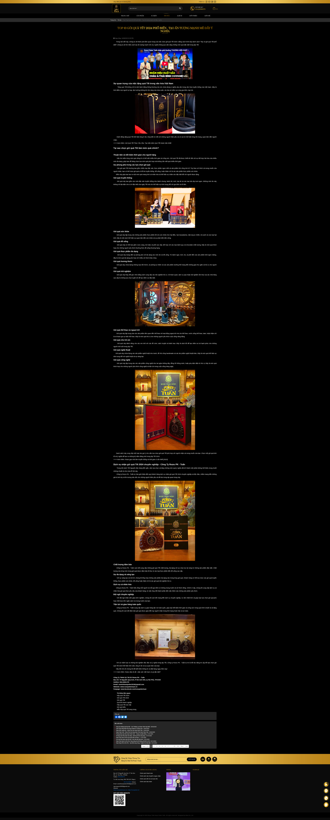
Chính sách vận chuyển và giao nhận (150, 776)
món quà (181, 45)
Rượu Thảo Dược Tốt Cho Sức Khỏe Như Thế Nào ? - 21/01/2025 (131, 737)
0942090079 (121, 776)
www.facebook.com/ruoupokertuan (133, 689)
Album (179, 16)
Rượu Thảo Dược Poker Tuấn (156, 815)
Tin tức (167, 16)
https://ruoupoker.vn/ (133, 790)
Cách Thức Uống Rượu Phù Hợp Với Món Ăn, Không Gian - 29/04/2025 (132, 728)
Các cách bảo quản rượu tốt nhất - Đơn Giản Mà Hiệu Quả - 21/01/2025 (132, 739)
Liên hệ (207, 16)
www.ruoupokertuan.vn (128, 687)
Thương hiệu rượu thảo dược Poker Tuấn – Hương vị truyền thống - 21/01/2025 (134, 734)
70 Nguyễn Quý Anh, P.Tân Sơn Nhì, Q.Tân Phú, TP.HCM (140, 680)
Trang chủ (125, 16)
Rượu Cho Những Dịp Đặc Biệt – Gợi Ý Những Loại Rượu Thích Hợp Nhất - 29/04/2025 (136, 726)
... (171, 746)
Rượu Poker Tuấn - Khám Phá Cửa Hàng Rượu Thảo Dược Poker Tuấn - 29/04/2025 (135, 732)
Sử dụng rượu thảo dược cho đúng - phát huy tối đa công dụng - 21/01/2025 (134, 736)
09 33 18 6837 (128, 782)
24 (178, 746)
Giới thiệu (193, 16)
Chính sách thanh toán (146, 773)
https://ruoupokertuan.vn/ (120, 790)
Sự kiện (154, 16)
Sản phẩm (140, 16)
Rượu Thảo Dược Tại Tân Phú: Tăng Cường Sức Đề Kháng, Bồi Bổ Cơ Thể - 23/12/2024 (136, 741)
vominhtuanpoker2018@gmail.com (131, 684)
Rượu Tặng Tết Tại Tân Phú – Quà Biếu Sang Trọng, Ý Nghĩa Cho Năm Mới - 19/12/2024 (136, 743)
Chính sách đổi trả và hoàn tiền (149, 779)
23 (174, 746)
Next (182, 746)
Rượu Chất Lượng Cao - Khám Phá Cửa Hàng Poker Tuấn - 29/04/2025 (132, 730)
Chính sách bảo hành (146, 781)
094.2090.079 (124, 682)
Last (186, 746)
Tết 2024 (174, 42)
